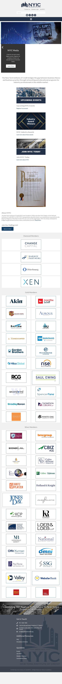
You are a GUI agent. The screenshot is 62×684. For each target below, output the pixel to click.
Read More (38, 220)
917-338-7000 (23, 623)
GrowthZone (48, 669)
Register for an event (22, 108)
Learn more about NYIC (22, 159)
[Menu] (31, 19)
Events (18, 651)
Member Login (35, 9)
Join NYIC (42, 9)
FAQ (17, 639)
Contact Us (27, 9)
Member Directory (21, 656)
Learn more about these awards (24, 134)
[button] (2, 47)
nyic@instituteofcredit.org (26, 631)
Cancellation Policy (21, 658)
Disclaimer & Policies (22, 642)
